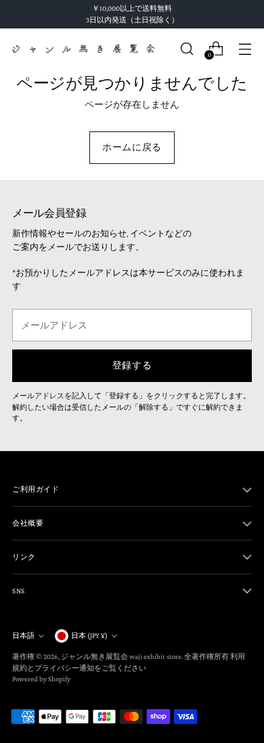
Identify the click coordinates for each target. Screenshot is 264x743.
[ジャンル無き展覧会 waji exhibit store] (83, 49)
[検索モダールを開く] (186, 48)
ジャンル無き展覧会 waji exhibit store (121, 656)
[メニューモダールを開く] (245, 48)
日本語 (23, 635)
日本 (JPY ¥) (89, 635)
